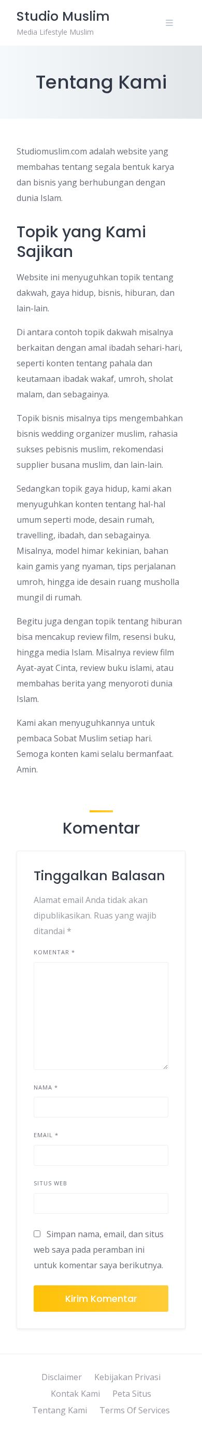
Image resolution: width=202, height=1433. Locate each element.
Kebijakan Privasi (127, 1377)
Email (46, 1135)
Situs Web (50, 1183)
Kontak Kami (75, 1393)
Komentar (54, 952)
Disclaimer (61, 1377)
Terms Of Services (134, 1410)
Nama (46, 1087)
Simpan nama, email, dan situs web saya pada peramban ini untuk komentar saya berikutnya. (99, 1249)
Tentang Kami (59, 1410)
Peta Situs (131, 1393)
